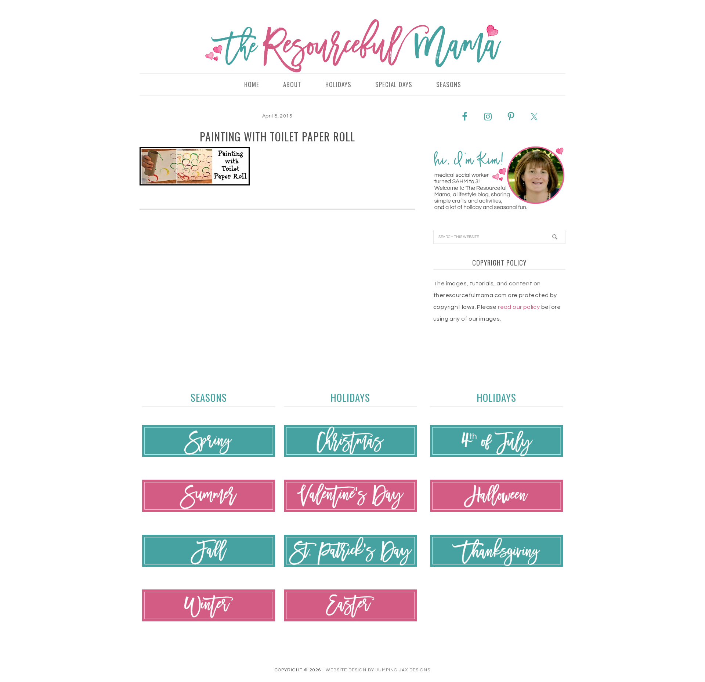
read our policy (519, 307)
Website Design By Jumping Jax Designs (378, 670)
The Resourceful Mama (352, 45)
